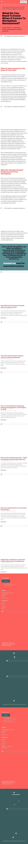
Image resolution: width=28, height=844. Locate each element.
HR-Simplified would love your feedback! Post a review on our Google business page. (8, 644)
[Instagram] (8, 587)
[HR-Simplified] (3, 1)
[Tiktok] (13, 587)
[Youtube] (11, 587)
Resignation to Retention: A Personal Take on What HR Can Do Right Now (13, 560)
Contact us (9, 263)
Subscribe (4, 748)
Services (4, 605)
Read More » (4, 317)
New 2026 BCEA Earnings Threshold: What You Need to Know (12, 306)
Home (3, 7)
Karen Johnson (7, 27)
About (3, 604)
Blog (7, 7)
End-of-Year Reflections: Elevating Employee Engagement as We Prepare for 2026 (13, 407)
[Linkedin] (5, 587)
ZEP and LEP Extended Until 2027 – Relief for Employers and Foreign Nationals (14, 458)
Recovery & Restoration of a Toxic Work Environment (14, 508)
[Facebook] (2, 587)
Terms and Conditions (7, 746)
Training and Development (9, 29)
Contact (4, 606)
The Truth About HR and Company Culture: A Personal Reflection (12, 356)
